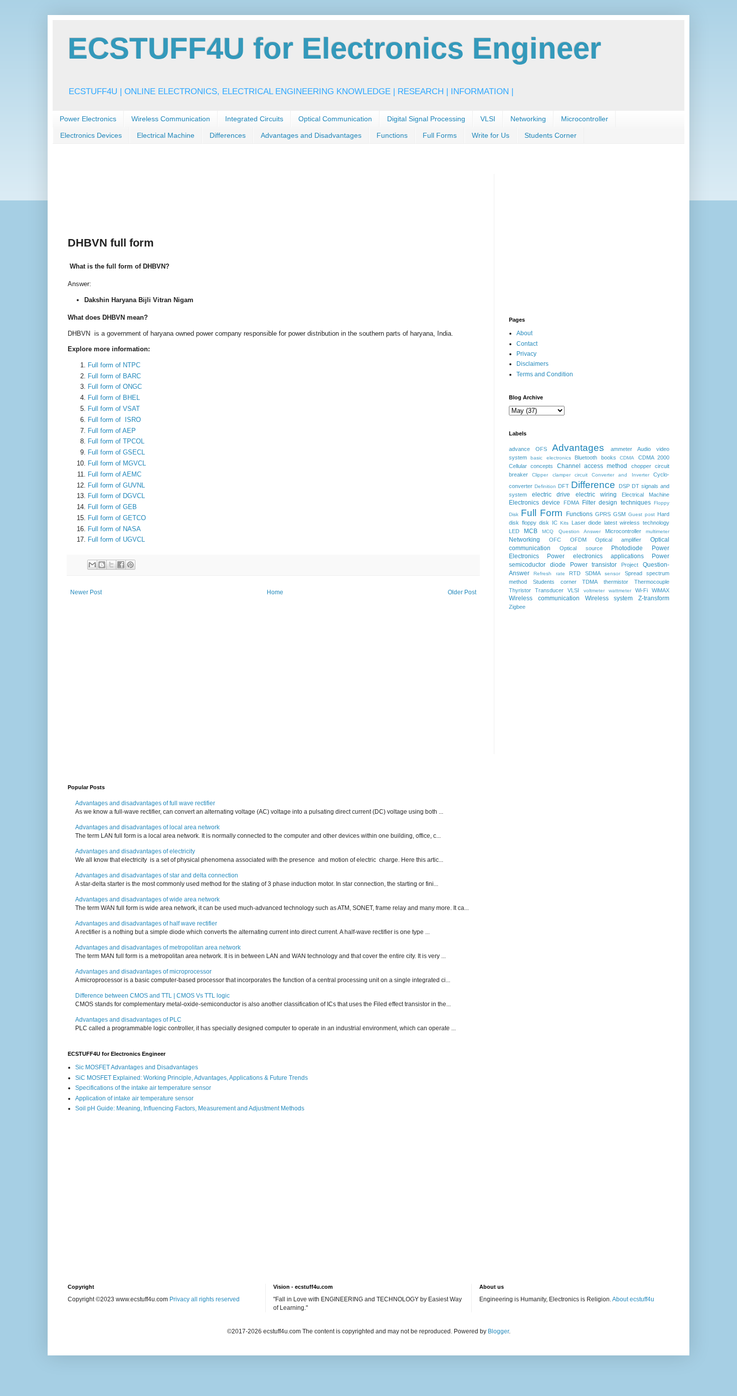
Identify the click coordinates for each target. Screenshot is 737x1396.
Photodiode (627, 548)
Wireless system (609, 598)
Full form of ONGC (115, 386)
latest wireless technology (636, 523)
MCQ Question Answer (571, 531)
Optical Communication (335, 119)
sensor (612, 573)
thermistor (616, 582)
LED (514, 531)
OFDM (578, 540)
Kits (564, 523)
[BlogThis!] (102, 565)
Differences (228, 135)
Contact (526, 343)
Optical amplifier (618, 540)
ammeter (621, 449)
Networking (528, 119)
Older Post (462, 592)
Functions (392, 135)
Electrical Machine (166, 135)
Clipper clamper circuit (560, 475)
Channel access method (592, 466)
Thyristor (520, 590)
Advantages (578, 447)
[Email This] (92, 565)
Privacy (526, 353)
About (524, 333)
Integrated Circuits (254, 119)
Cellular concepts (531, 466)
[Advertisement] (250, 196)
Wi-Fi (641, 590)
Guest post (641, 514)
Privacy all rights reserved (204, 1299)
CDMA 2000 (653, 457)
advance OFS (528, 449)
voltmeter (594, 590)
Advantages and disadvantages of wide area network (147, 899)
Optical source (581, 548)
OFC (555, 540)
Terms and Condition (544, 374)
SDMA (593, 573)
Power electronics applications (595, 556)
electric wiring (596, 494)
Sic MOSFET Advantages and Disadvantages (136, 1067)
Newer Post (86, 592)
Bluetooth (586, 457)
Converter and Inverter (620, 475)
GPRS (603, 514)
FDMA (571, 503)
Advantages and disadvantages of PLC (128, 1019)
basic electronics (550, 457)
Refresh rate (549, 573)
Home (275, 592)
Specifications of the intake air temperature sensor (143, 1087)
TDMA (590, 582)
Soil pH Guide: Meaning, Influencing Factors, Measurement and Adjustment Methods (189, 1108)
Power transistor (593, 564)
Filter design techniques (616, 502)
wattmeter (620, 590)
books (608, 457)
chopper (641, 466)
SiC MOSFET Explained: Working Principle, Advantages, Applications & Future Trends (191, 1077)
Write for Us (490, 135)
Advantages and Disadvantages (311, 135)
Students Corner (550, 135)
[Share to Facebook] (121, 565)
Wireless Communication (170, 119)
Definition (545, 486)
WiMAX (660, 590)
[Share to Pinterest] (130, 565)
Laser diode (587, 523)
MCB (530, 531)
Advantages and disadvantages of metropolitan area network (158, 947)
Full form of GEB (112, 507)
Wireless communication (544, 598)
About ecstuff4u (633, 1299)
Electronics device (534, 502)
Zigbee (517, 607)
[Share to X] (111, 565)
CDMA (627, 457)
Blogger (498, 1331)
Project (629, 565)
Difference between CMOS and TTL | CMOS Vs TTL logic (152, 995)
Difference (593, 485)
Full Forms (440, 135)
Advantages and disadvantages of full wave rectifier (145, 803)
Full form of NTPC (114, 365)
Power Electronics (88, 119)
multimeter (657, 531)
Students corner (555, 582)
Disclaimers (532, 363)
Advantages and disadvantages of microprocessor (143, 971)
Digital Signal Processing (426, 119)
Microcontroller (584, 119)
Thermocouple (651, 582)
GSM (619, 514)
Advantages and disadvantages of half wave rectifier (146, 923)
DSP (624, 486)
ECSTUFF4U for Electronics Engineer (334, 48)
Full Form (542, 513)
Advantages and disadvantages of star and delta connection (156, 875)
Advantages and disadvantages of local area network (147, 827)
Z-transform (653, 598)
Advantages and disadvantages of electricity (135, 851)
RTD (575, 573)
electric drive (551, 494)
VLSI (487, 119)
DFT (563, 486)
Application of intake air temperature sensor (134, 1098)
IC (555, 523)
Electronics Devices (91, 135)
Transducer (549, 590)
